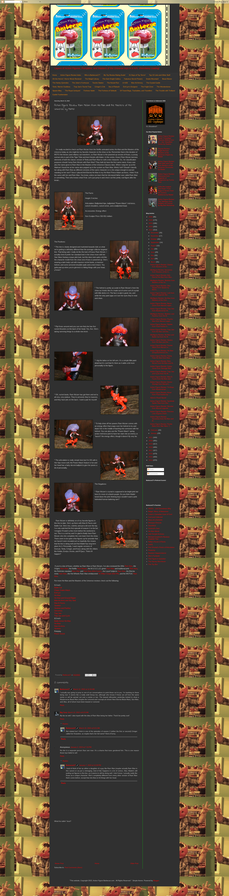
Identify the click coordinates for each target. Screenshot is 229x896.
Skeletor (57, 606)
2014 (151, 460)
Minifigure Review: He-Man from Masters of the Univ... (162, 299)
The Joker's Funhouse (80, 83)
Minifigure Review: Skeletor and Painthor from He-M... (162, 315)
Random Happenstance (157, 553)
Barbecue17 (65, 689)
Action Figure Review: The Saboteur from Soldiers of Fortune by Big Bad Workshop (166, 202)
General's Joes (154, 528)
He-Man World (153, 531)
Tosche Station (98, 83)
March (153, 262)
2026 (151, 217)
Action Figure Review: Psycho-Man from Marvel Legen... (161, 320)
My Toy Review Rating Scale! (114, 75)
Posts (151, 469)
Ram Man (129, 566)
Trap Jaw (57, 613)
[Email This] (86, 675)
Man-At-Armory (137, 83)
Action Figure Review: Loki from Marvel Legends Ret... (162, 294)
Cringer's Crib (100, 87)
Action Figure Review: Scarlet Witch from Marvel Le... (161, 346)
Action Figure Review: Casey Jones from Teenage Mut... (161, 367)
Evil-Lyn (57, 593)
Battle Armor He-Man (62, 621)
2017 (151, 450)
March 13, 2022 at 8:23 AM (78, 712)
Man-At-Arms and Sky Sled (65, 600)
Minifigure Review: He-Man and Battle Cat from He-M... (162, 336)
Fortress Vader (89, 91)
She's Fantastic (154, 556)
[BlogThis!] (88, 675)
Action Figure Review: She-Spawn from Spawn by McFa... (160, 288)
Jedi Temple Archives (156, 534)
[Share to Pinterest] (95, 675)
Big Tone (63, 712)
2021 (151, 437)
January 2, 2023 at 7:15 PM (81, 747)
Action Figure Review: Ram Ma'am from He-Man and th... (162, 362)
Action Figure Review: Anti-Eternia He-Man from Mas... (161, 276)
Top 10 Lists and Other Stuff (159, 75)
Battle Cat (58, 588)
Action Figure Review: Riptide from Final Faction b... (161, 325)
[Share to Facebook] (93, 675)
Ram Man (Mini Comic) (93, 571)
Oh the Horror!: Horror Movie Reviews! (67, 79)
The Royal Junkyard (72, 91)
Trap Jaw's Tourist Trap (82, 87)
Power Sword (59, 634)
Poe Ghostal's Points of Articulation (161, 547)
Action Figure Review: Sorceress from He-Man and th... (162, 419)
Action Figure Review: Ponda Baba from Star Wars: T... (161, 425)
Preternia (151, 550)
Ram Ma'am (82, 569)
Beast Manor (167, 79)
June (153, 252)
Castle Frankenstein (60, 94)
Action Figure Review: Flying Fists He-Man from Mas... (161, 357)
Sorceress (58, 611)
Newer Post (59, 863)
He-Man (57, 595)
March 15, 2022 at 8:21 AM (89, 728)
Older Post (134, 863)
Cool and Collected (155, 517)
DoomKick (152, 525)
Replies (65, 724)
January (154, 433)
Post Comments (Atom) (73, 867)
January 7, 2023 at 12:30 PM (90, 765)
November (155, 236)
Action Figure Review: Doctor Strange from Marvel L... (161, 383)
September (155, 242)
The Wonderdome (163, 87)
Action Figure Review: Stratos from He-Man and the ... (161, 341)
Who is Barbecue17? (92, 75)
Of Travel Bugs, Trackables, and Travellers (136, 91)
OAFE (150, 545)
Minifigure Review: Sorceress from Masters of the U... (161, 271)
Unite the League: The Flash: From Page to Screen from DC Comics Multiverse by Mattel (166, 191)
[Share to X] (90, 675)
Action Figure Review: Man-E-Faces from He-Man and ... (161, 378)
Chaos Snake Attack (62, 590)
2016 (151, 454)
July (152, 249)
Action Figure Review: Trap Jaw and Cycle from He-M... (162, 373)
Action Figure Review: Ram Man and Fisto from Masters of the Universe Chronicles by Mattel (166, 165)
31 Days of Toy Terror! (137, 75)
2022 (151, 230)
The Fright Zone (147, 87)
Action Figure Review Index (70, 75)
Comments (153, 474)
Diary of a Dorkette (155, 520)
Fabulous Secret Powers (133, 79)
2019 (151, 444)
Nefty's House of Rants (157, 542)
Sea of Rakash (114, 87)
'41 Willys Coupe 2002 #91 (108, 574)
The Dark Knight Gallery (111, 79)
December (155, 233)
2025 (151, 220)
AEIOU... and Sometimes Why (159, 508)
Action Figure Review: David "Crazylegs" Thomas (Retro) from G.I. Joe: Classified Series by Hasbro (166, 140)
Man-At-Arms (59, 626)
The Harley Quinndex (60, 83)
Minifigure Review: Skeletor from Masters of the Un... (162, 281)
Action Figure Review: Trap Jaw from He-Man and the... (162, 331)
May (152, 255)
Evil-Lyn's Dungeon (130, 87)
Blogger (156, 880)
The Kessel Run (113, 83)
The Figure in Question (157, 559)
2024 (151, 223)
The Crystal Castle (153, 83)
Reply (62, 705)
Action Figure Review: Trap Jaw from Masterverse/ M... (162, 310)
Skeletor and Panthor (62, 608)
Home (54, 75)
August (153, 246)
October (154, 239)
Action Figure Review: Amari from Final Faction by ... (161, 393)
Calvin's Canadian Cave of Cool (160, 514)
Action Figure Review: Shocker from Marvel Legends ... (161, 407)
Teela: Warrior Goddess (61, 87)
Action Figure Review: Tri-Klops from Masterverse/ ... (162, 388)
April (153, 258)
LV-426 (125, 83)
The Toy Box (153, 564)
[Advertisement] (96, 842)
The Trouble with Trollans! (165, 91)
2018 (151, 447)
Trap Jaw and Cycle (62, 616)
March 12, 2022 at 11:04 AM (84, 689)
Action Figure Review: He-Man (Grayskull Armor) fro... (161, 352)
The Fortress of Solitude (107, 91)
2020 (151, 441)
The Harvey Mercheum (157, 561)
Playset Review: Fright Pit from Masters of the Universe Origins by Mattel (165, 153)
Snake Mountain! (152, 79)
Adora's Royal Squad (158, 398)
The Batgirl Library (92, 79)
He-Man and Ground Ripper (65, 598)
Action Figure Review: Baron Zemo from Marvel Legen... (161, 304)
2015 (151, 457)
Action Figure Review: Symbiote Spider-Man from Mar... (162, 402)
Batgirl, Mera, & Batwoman (158, 511)
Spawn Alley (57, 91)
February (154, 430)
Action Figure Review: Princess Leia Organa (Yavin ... (162, 412)
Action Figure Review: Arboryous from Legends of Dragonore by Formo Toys (166, 178)
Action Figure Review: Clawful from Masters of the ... (161, 266)
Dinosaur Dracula (154, 523)
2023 (151, 227)
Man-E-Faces (59, 603)
